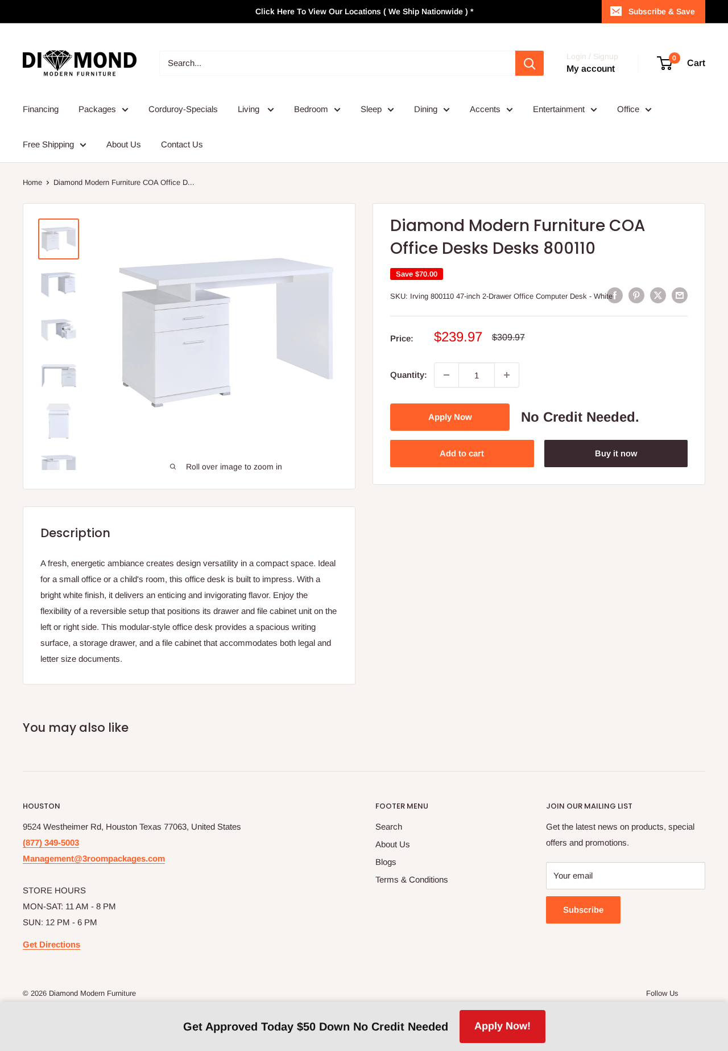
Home (32, 182)
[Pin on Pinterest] (636, 295)
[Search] (529, 63)
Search (388, 826)
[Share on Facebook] (615, 295)
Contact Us (182, 144)
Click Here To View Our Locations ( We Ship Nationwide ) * (364, 11)
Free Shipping (48, 144)
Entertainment (559, 109)
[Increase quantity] (507, 375)
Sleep (371, 109)
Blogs (385, 862)
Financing (41, 109)
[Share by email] (680, 295)
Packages (97, 109)
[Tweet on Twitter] (658, 295)
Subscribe (583, 909)
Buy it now (616, 453)
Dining (425, 109)
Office (628, 109)
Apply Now (450, 417)
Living (250, 109)
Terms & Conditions (411, 879)
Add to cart (462, 453)
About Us (123, 144)
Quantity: (408, 375)
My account (590, 68)
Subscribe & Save (661, 11)
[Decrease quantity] (446, 375)
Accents (485, 109)
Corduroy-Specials (183, 109)
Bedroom (311, 109)
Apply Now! (502, 1026)
